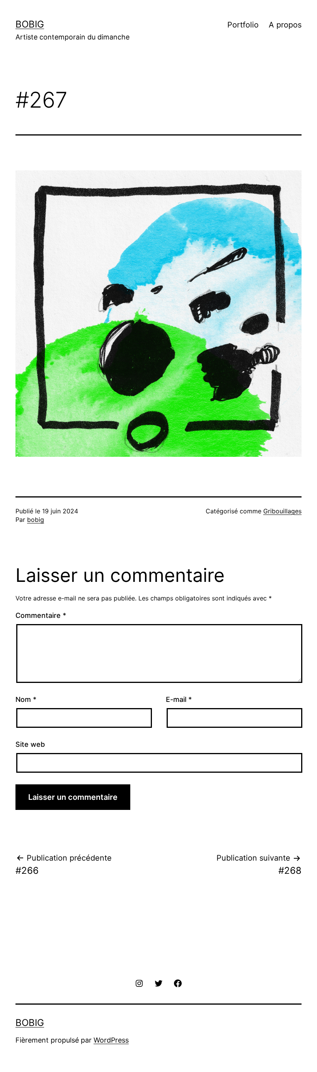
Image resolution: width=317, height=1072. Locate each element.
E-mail (179, 699)
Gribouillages (282, 511)
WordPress (111, 1040)
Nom (25, 699)
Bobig (29, 24)
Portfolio (243, 24)
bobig (35, 519)
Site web (30, 744)
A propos (285, 24)
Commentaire (40, 615)
